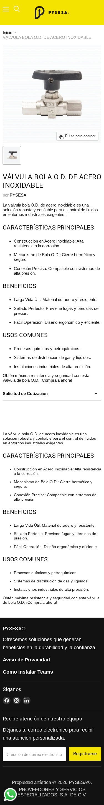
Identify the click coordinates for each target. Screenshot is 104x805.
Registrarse (85, 753)
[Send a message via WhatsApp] (10, 794)
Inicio (7, 32)
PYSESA (18, 195)
